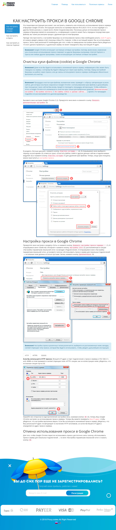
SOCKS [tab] (43, 355)
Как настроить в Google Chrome (12, 28)
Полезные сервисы (96, 4)
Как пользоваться (79, 4)
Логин (110, 4)
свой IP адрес (105, 38)
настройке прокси (47, 158)
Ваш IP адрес (95, 419)
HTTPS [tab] (35, 355)
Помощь (65, 4)
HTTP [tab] (27, 355)
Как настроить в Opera (12, 37)
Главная (55, 4)
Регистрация (77, 493)
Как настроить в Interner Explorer (12, 44)
